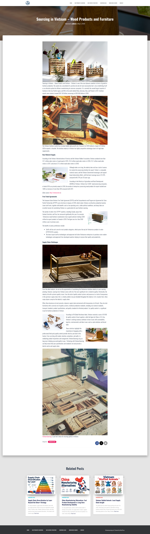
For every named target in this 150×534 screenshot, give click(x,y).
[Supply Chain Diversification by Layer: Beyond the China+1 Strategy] (41, 485)
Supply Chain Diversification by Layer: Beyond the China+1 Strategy (40, 501)
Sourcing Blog (103, 3)
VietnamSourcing (46, 436)
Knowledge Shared (113, 3)
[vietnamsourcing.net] (27, 3)
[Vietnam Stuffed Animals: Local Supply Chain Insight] (109, 485)
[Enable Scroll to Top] (3, 530)
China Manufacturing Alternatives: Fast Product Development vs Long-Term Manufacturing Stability (74, 502)
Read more (36, 513)
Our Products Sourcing (80, 3)
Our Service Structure (93, 3)
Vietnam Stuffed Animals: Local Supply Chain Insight (108, 501)
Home (71, 3)
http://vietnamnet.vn (55, 193)
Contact (121, 3)
